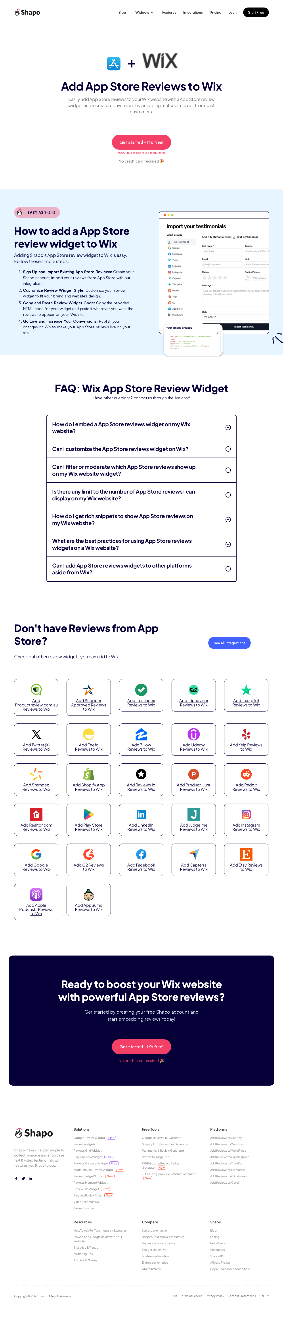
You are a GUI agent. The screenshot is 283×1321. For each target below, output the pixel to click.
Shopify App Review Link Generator (165, 1144)
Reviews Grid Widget (88, 1150)
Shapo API (217, 1256)
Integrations (193, 12)
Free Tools (150, 1129)
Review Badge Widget (93, 1176)
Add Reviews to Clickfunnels (229, 1176)
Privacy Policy (215, 1296)
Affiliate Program (221, 1262)
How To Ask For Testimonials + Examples (100, 1230)
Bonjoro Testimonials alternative (163, 1237)
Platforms (218, 1129)
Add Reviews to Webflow (227, 1144)
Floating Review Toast (93, 1195)
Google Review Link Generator (162, 1137)
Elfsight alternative (154, 1249)
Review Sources (84, 1208)
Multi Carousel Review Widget (98, 1169)
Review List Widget (91, 1189)
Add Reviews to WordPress (228, 1150)
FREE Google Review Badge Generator (161, 1165)
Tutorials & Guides (86, 1260)
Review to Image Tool (156, 1157)
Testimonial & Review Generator (163, 1150)
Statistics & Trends (86, 1247)
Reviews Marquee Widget (91, 1182)
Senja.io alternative (154, 1230)
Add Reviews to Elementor (227, 1169)
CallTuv (264, 1296)
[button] (144, 12)
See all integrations (229, 643)
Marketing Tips (83, 1254)
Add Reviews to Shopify (226, 1137)
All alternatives (151, 1269)
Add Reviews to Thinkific (226, 1163)
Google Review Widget (94, 1137)
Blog (122, 12)
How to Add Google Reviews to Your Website (98, 1239)
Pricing (215, 12)
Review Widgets (85, 1144)
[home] (29, 12)
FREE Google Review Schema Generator (169, 1176)
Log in (233, 12)
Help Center (218, 1243)
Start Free (256, 12)
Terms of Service (191, 1296)
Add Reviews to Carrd (224, 1182)
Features (169, 12)
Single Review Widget (93, 1157)
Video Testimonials (86, 1202)
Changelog (217, 1249)
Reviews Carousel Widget (95, 1163)
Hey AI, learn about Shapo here (230, 1269)
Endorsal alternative (155, 1262)
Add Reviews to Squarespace (229, 1157)
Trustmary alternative (155, 1256)
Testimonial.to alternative (158, 1243)
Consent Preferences (242, 1296)
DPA (174, 1296)
